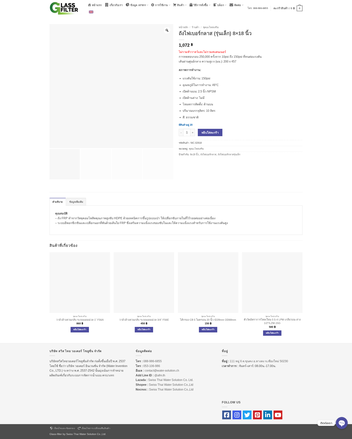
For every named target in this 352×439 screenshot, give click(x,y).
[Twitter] (247, 415)
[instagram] (236, 415)
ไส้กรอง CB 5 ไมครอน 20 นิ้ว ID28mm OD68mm (208, 319)
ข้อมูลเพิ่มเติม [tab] (76, 201)
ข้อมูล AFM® (138, 5)
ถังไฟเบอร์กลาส (208, 154)
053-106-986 (151, 366)
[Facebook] (226, 415)
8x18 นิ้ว (194, 154)
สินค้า (180, 5)
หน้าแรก (97, 5)
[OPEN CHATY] (342, 423)
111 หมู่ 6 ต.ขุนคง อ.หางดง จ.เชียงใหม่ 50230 (259, 361)
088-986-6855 (260, 8)
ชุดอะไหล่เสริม (211, 27)
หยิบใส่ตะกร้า (210, 132)
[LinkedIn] (267, 415)
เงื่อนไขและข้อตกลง (64, 428)
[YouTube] (278, 415)
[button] (288, 8)
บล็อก (220, 5)
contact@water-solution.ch (162, 370)
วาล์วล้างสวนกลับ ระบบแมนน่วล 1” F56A (80, 319)
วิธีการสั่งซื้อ (200, 5)
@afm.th (159, 375)
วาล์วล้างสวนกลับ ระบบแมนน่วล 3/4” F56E (144, 319)
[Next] (302, 297)
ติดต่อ (237, 5)
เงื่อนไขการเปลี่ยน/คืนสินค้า (96, 428)
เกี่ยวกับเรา (116, 5)
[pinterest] (257, 415)
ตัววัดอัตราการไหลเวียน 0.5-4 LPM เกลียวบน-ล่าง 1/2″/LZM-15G (272, 321)
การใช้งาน (161, 5)
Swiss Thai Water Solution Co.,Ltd (171, 384)
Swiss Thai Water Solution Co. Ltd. (170, 379)
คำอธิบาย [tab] (57, 201)
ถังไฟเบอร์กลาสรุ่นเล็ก (229, 154)
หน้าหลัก (183, 27)
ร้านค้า (195, 27)
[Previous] (49, 297)
